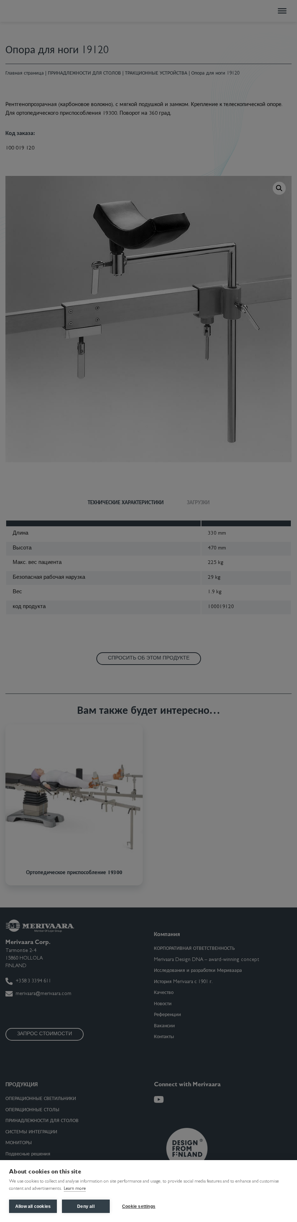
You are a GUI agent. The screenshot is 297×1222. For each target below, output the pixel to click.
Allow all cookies (33, 1206)
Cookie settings (138, 1206)
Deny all (86, 1206)
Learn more (75, 1189)
